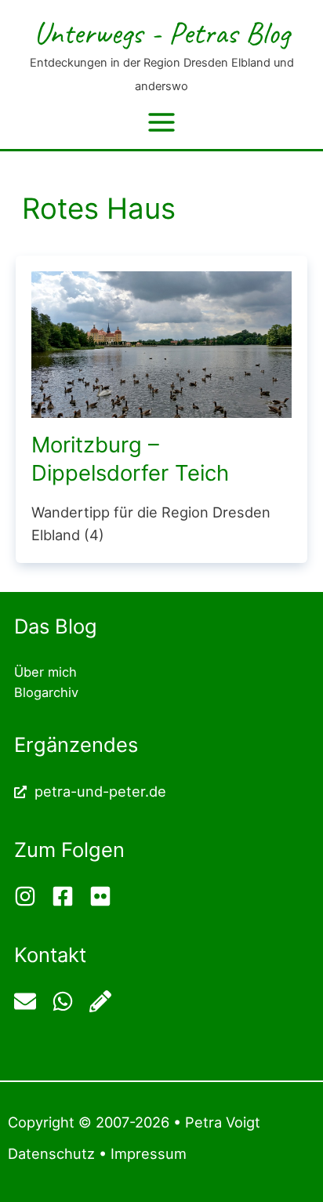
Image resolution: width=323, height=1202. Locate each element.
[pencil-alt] (102, 1001)
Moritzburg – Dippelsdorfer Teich (130, 458)
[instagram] (31, 896)
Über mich (45, 672)
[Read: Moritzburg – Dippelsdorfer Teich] (161, 342)
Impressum (149, 1153)
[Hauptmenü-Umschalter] (161, 122)
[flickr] (102, 896)
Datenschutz (51, 1153)
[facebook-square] (68, 896)
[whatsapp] (68, 1001)
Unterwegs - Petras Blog (161, 33)
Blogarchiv (46, 692)
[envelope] (31, 1001)
